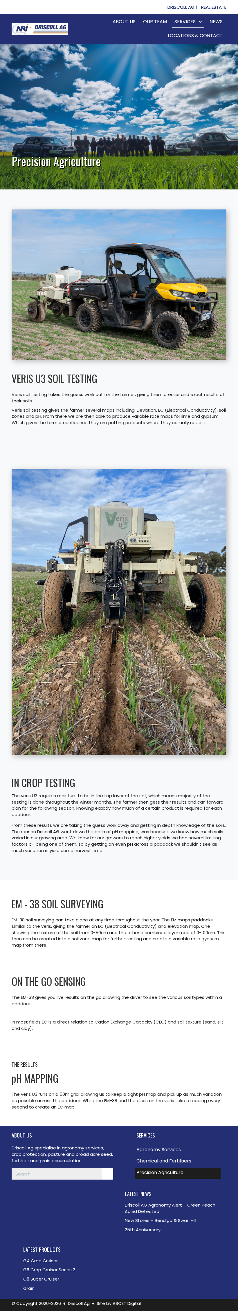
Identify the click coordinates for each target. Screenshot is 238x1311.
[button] (182, 7)
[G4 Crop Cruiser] (66, 1260)
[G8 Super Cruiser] (66, 1279)
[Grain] (66, 1288)
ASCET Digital (127, 1303)
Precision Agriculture (159, 1172)
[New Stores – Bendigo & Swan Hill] (174, 1220)
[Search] (107, 1174)
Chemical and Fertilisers (163, 1161)
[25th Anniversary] (174, 1229)
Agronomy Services (158, 1149)
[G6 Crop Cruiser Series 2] (66, 1269)
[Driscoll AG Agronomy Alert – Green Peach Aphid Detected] (174, 1208)
